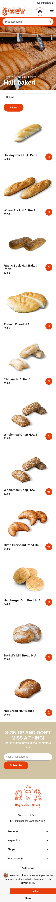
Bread (17, 77)
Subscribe (16, 765)
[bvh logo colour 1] (13, 11)
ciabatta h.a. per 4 (17, 379)
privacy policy (28, 882)
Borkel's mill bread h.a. (20, 655)
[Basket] (40, 12)
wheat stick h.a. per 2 (19, 210)
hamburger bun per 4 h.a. (22, 600)
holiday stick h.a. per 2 (20, 155)
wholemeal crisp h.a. (19, 490)
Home (7, 77)
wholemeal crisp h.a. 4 (20, 434)
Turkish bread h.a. (17, 324)
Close (28, 898)
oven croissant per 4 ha (21, 545)
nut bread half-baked (19, 710)
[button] (52, 12)
